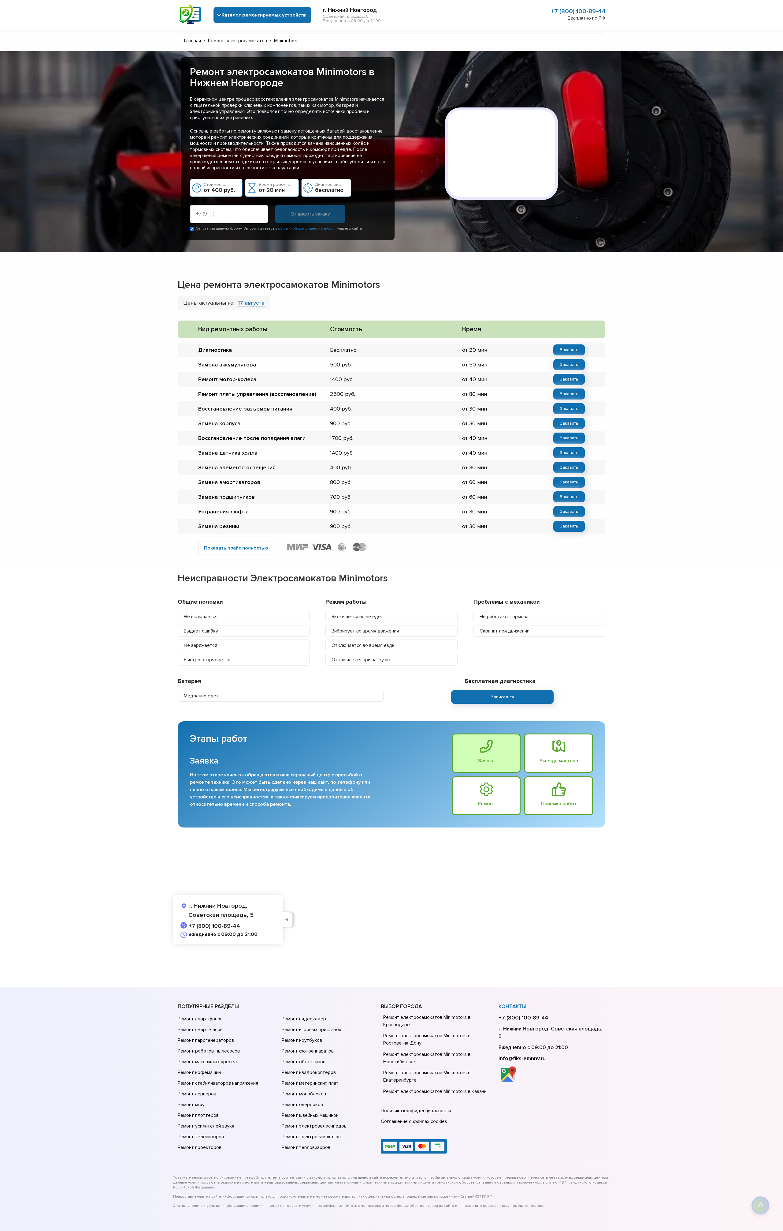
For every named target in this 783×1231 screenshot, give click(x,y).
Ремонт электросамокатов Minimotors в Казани (435, 1091)
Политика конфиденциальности (416, 1111)
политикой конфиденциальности (307, 228)
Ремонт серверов (197, 1094)
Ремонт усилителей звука (206, 1126)
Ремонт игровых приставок (311, 1029)
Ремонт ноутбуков (302, 1040)
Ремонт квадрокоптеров (309, 1072)
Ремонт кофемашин (199, 1072)
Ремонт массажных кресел (207, 1062)
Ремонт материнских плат (310, 1083)
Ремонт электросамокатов (311, 1137)
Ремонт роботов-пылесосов (209, 1051)
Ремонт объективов (303, 1062)
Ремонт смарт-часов (200, 1029)
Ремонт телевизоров (201, 1137)
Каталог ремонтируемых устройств (263, 15)
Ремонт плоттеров (198, 1115)
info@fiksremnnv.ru (522, 1058)
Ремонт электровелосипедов (314, 1126)
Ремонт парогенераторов (206, 1040)
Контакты (512, 1006)
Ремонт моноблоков (304, 1094)
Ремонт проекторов (199, 1147)
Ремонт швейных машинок (310, 1115)
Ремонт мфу (191, 1105)
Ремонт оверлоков (302, 1105)
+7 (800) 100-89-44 (578, 11)
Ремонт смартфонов (200, 1019)
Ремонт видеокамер (304, 1019)
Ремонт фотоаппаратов (308, 1051)
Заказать (569, 349)
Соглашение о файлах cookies (414, 1121)
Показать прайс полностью (236, 548)
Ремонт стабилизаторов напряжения (218, 1083)
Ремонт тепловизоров (306, 1147)
